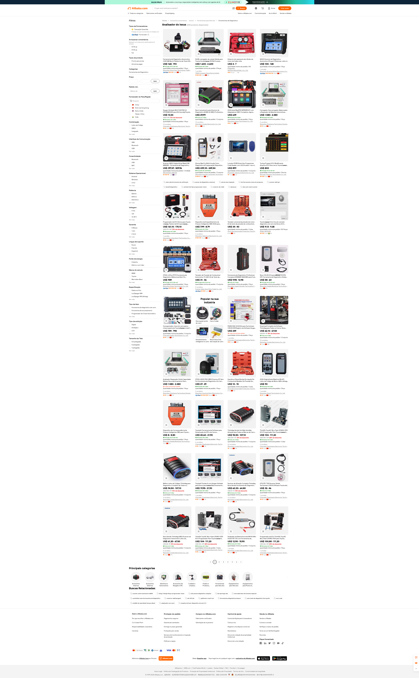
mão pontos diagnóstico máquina (201, 593)
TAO (226, 668)
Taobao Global (218, 668)
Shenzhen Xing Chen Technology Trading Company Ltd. (177, 70)
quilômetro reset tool (207, 598)
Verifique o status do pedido (268, 627)
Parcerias (262, 635)
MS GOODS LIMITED (170, 173)
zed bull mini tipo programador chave (195, 187)
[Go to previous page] (210, 562)
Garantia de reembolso (171, 622)
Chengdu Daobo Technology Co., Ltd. (175, 335)
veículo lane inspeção (227, 182)
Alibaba (164, 20)
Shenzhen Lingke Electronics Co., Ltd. (208, 124)
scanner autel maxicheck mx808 (143, 593)
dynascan (233, 187)
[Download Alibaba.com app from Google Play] (279, 658)
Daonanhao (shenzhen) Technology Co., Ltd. (177, 238)
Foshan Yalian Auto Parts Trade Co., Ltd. (208, 289)
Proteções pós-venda (171, 631)
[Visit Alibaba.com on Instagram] (274, 643)
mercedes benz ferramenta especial (245, 593)
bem (155, 81)
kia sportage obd (222, 593)
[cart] (263, 8)
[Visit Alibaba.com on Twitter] (269, 643)
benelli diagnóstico (171, 187)
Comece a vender (265, 622)
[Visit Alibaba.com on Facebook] (260, 643)
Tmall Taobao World (198, 668)
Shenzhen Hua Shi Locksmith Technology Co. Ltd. (209, 174)
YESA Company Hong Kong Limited (207, 73)
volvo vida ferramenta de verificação (177, 182)
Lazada (209, 668)
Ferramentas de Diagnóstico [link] (228, 20)
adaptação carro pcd (167, 603)
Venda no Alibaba (265, 618)
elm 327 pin (190, 598)
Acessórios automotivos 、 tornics (182, 20)
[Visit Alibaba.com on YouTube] (278, 643)
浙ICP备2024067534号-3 (265, 675)
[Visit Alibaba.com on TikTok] (282, 643)
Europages (241, 668)
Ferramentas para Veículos (206, 20)
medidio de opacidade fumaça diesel (144, 603)
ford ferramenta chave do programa (252, 182)
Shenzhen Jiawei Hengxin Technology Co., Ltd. (242, 286)
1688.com (187, 668)
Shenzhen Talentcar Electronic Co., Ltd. (241, 173)
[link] (416, 657)
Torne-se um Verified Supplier (269, 631)
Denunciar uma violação (236, 641)
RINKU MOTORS (265, 231)
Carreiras (135, 631)
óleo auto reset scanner (250, 187)
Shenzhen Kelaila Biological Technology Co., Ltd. (274, 286)
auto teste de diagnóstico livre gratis (258, 598)
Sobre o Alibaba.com (139, 614)
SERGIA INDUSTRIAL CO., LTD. (238, 70)
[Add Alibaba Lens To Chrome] (166, 658)
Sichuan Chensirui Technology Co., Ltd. (273, 174)
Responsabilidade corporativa (142, 627)
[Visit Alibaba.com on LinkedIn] (265, 643)
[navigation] (144, 291)
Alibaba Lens (144, 658)
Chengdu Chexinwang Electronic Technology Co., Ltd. (177, 126)
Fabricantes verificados (204, 618)
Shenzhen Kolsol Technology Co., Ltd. (240, 121)
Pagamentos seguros (171, 618)
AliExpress (178, 668)
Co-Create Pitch (137, 622)
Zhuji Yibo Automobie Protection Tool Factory (242, 231)
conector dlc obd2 (218, 187)
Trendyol (233, 668)
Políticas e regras (169, 641)
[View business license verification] (229, 675)
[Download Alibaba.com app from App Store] (263, 658)
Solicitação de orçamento (204, 622)
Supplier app (201, 658)
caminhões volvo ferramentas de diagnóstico (146, 598)
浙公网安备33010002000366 (245, 675)
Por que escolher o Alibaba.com (142, 618)
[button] (233, 8)
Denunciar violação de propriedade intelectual (239, 636)
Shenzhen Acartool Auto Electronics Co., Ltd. (274, 71)
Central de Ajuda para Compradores (240, 618)
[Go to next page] (241, 562)
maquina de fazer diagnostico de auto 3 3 (193, 603)
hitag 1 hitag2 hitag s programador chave (171, 593)
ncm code (279, 598)
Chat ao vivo (232, 622)
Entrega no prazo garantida (173, 627)
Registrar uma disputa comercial (239, 627)
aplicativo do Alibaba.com (245, 658)
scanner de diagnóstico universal (205, 182)
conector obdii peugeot (174, 598)
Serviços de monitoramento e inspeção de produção (177, 636)
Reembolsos (232, 631)
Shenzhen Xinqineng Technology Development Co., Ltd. (274, 124)
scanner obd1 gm (274, 182)
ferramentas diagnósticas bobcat (230, 598)
